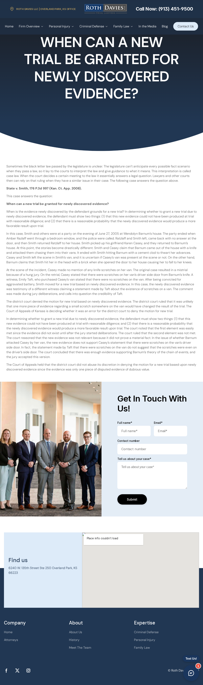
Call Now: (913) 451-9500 (164, 9)
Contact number (128, 440)
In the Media (147, 26)
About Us (75, 632)
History (74, 640)
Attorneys (11, 640)
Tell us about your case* (134, 459)
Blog (165, 26)
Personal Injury (59, 26)
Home (9, 26)
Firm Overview (29, 26)
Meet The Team (80, 647)
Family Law (121, 26)
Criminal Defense (91, 26)
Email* (158, 422)
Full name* (124, 422)
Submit (132, 499)
